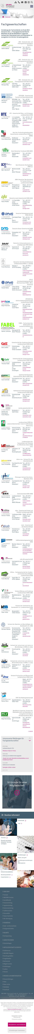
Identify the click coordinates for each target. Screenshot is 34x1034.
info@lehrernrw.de (26, 468)
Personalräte (6, 913)
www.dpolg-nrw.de (27, 223)
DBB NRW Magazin (8, 953)
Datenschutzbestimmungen (15, 1009)
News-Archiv (6, 984)
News (4, 981)
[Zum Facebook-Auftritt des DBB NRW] (25, 2)
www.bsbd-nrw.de (26, 144)
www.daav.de (25, 255)
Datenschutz (21, 998)
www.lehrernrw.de (26, 469)
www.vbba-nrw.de (26, 521)
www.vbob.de (25, 535)
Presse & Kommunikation (12, 976)
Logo (19, 823)
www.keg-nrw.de (26, 401)
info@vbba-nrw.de (26, 519)
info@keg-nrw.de (26, 399)
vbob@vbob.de (26, 533)
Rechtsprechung (7, 936)
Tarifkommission (7, 910)
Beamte (6, 933)
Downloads (21, 820)
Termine (3, 837)
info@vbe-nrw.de (26, 599)
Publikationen (6, 950)
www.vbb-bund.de (26, 636)
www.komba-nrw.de (27, 416)
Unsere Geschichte (8, 916)
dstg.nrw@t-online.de (27, 237)
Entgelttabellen (5, 877)
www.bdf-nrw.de (26, 159)
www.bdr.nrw (25, 175)
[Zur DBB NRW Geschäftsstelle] (18, 2)
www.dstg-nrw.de (26, 239)
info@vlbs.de (25, 654)
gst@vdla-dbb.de (26, 566)
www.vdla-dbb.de (26, 568)
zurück (31, 731)
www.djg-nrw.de (26, 208)
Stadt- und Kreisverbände (9, 926)
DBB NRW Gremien (8, 897)
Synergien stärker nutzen (9, 767)
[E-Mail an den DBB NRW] (22, 2)
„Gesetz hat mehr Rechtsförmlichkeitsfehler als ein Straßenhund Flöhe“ (16, 758)
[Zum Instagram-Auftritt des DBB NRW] (28, 2)
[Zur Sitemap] (15, 2)
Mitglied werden (7, 964)
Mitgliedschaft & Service (12, 947)
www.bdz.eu (25, 55)
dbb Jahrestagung (7, 918)
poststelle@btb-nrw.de (27, 104)
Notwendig (17, 1017)
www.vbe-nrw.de (26, 601)
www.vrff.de (25, 706)
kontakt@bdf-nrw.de (27, 158)
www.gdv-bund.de (26, 370)
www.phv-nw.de (26, 487)
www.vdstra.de (26, 585)
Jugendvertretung (7, 905)
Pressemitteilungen (8, 979)
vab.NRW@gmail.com (27, 616)
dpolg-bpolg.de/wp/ (27, 294)
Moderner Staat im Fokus (9, 750)
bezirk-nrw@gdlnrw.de (27, 383)
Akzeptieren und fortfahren (17, 1024)
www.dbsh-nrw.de (26, 191)
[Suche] (31, 2)
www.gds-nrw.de (26, 354)
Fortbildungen (22, 855)
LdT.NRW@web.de (26, 453)
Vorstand (5, 895)
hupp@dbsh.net (26, 189)
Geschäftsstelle (7, 900)
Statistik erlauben (17, 1019)
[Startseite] (3, 17)
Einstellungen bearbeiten (17, 1030)
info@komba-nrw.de (27, 415)
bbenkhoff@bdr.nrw (27, 173)
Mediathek (6, 987)
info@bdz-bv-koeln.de (27, 88)
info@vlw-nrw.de (26, 669)
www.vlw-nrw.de (26, 671)
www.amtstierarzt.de (27, 455)
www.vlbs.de (25, 655)
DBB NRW (6, 891)
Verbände (7, 17)
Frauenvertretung (7, 902)
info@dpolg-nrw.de (27, 222)
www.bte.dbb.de (26, 125)
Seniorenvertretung (8, 908)
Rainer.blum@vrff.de (27, 704)
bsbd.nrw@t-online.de (27, 142)
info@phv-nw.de (26, 486)
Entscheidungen (7, 943)
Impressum (13, 998)
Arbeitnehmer (9, 940)
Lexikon (5, 969)
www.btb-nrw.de (26, 106)
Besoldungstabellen (6, 874)
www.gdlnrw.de (26, 385)
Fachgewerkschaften (8, 928)
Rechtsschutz (6, 961)
